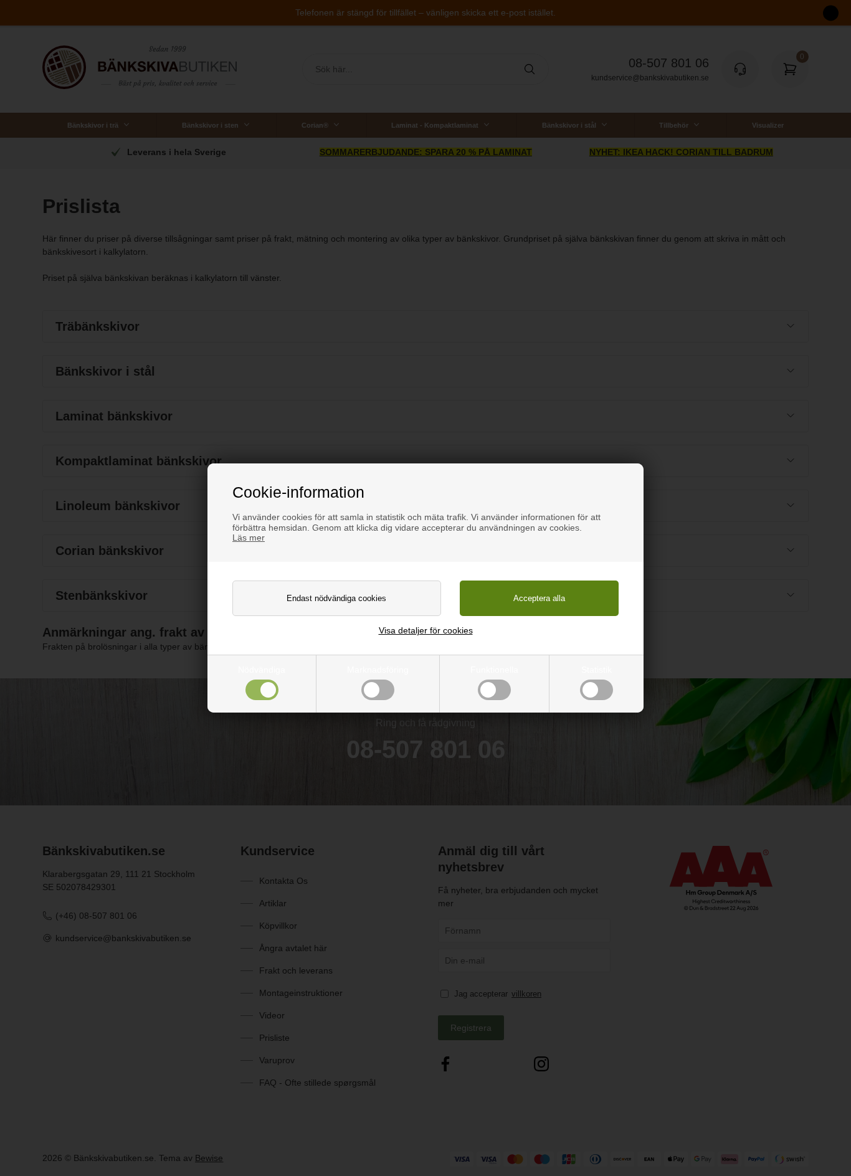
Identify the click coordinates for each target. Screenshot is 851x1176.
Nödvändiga (261, 670)
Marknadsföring (378, 670)
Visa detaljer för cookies (426, 630)
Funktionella (494, 670)
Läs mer (248, 538)
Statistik (596, 670)
